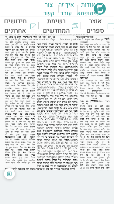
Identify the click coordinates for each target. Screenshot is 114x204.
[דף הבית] (100, 13)
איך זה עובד (66, 9)
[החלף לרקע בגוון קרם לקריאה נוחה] (9, 174)
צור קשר (48, 9)
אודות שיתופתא (88, 9)
